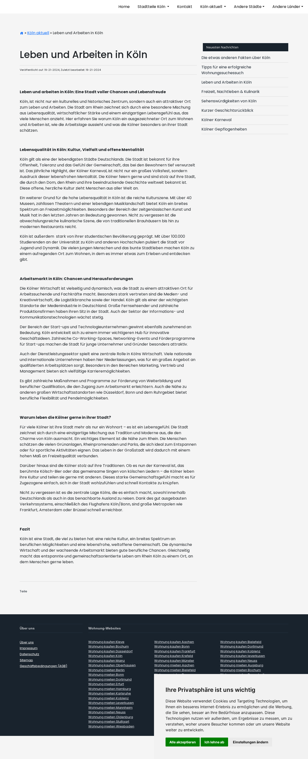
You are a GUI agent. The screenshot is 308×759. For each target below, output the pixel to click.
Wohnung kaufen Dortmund (241, 646)
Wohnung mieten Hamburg (109, 689)
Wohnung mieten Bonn (106, 674)
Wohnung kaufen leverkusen (242, 656)
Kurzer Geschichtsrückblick (227, 110)
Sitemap (26, 660)
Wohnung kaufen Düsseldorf (110, 651)
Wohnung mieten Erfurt (106, 684)
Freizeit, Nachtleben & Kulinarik (230, 91)
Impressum (29, 648)
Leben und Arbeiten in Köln (226, 82)
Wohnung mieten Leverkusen (111, 702)
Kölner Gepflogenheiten (224, 129)
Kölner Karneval (216, 120)
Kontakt (184, 6)
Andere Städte (248, 6)
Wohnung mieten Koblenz (108, 698)
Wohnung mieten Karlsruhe (109, 693)
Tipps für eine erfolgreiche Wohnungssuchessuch (226, 70)
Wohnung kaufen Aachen (174, 642)
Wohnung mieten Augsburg (241, 665)
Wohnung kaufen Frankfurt (174, 651)
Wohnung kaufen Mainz (106, 660)
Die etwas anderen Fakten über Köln (235, 57)
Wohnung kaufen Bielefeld (240, 642)
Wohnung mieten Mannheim (110, 707)
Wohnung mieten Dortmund (110, 679)
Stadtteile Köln (152, 6)
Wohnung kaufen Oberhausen (112, 665)
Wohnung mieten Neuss (107, 712)
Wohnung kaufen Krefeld (173, 656)
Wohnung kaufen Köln (105, 656)
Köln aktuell (211, 6)
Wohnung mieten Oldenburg (110, 717)
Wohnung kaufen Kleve (106, 642)
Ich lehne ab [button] (214, 742)
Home (124, 6)
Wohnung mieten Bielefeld (175, 670)
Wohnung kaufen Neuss (238, 660)
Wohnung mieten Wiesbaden (111, 726)
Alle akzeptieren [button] (182, 742)
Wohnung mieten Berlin (106, 670)
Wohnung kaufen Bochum (108, 646)
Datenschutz (29, 654)
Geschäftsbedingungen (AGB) (43, 666)
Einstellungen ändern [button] (250, 742)
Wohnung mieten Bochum (240, 670)
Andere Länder (286, 6)
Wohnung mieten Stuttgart (108, 721)
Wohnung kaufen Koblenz (240, 651)
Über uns (27, 642)
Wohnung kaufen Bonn (172, 646)
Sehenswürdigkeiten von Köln (229, 101)
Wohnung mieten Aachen (174, 665)
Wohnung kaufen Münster (174, 660)
